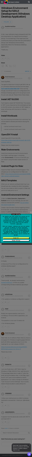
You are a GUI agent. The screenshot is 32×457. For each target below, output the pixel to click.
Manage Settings (16, 240)
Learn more (19, 223)
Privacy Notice (23, 230)
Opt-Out (16, 235)
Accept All (16, 238)
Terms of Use (8, 231)
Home (6, 2)
